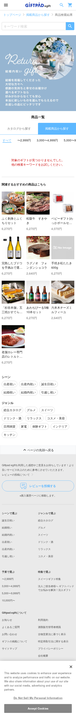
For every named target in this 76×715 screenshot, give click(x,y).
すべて (7, 140)
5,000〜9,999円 (11, 593)
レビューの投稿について (16, 474)
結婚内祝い (8, 534)
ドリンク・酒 (45, 541)
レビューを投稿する (42, 486)
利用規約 (43, 619)
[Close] (71, 666)
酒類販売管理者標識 (49, 627)
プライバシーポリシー (50, 648)
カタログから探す (19, 128)
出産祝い (7, 541)
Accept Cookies (38, 708)
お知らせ (7, 619)
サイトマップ (9, 648)
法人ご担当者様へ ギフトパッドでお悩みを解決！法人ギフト (56, 588)
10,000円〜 (8, 600)
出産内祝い (8, 549)
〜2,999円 (24, 140)
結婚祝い (7, 527)
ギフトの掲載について (14, 641)
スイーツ (43, 534)
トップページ (12, 14)
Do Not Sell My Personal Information (38, 698)
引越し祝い (8, 556)
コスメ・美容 (45, 556)
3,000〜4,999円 (47, 140)
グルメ (42, 527)
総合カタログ (45, 520)
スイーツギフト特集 (49, 579)
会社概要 (43, 655)
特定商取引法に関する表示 (53, 641)
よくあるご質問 (11, 627)
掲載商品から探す (38, 14)
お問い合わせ (9, 634)
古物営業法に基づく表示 (52, 634)
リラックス (44, 549)
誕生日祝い (8, 520)
